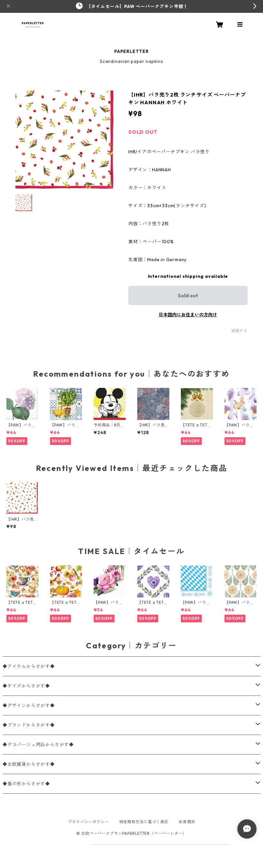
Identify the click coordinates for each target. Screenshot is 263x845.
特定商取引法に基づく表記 (144, 821)
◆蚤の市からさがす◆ (26, 784)
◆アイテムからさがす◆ (29, 666)
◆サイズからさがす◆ (26, 686)
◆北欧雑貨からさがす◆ (29, 764)
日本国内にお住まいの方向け (188, 315)
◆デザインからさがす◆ (29, 705)
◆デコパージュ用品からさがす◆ (38, 744)
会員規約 (187, 821)
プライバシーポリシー (88, 821)
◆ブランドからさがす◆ (29, 725)
